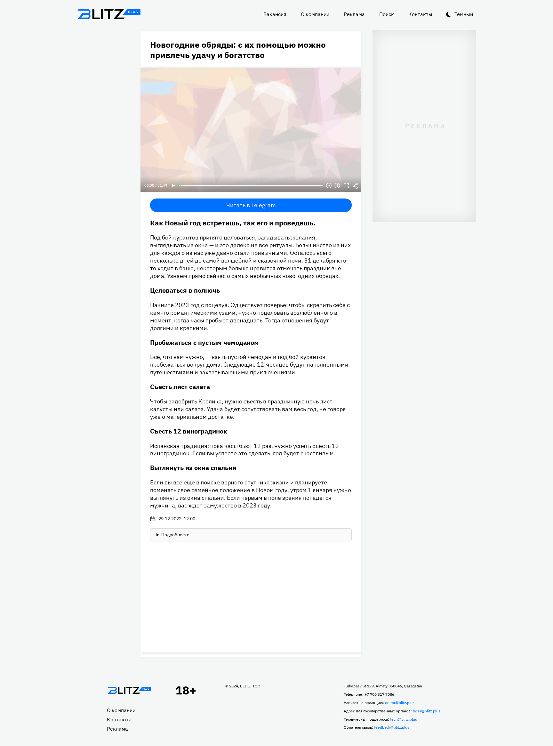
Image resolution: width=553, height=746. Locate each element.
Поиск (386, 14)
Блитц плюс (109, 14)
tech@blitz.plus (403, 719)
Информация (337, 185)
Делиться (355, 185)
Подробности (175, 535)
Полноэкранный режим (346, 185)
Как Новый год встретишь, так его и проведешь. (233, 222)
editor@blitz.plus (399, 702)
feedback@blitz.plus (391, 727)
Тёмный (463, 14)
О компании (315, 14)
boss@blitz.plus (426, 711)
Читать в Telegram (251, 205)
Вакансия (274, 14)
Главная (129, 690)
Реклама (354, 14)
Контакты (420, 14)
